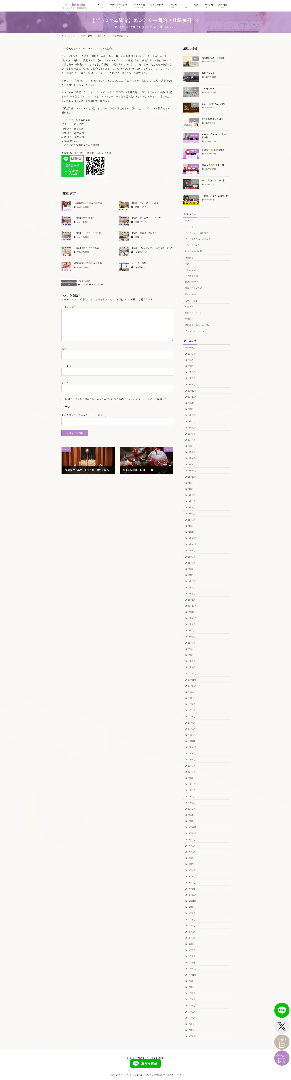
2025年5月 (190, 433)
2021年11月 (190, 679)
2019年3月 (190, 876)
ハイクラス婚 (97, 284)
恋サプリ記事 (191, 300)
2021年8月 (190, 698)
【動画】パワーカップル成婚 (145, 202)
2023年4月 (190, 587)
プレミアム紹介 (84, 281)
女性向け (189, 257)
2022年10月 (190, 618)
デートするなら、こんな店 (198, 238)
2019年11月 (190, 827)
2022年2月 (190, 661)
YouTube (191, 269)
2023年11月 (190, 544)
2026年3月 (190, 372)
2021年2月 (190, 734)
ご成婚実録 (192, 275)
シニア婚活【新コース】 (213, 180)
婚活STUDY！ (192, 282)
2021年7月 (190, 704)
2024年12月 (190, 464)
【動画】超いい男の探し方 (86, 247)
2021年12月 (190, 673)
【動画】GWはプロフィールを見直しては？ (152, 247)
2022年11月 (190, 611)
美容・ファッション (194, 331)
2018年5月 (190, 937)
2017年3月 (190, 1023)
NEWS (188, 220)
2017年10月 (190, 980)
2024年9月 (190, 482)
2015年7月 (190, 1036)
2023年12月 (190, 538)
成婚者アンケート (193, 312)
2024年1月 (190, 531)
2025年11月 (190, 396)
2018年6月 (190, 931)
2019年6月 (190, 857)
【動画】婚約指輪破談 (84, 217)
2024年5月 (190, 507)
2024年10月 (190, 476)
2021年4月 (190, 722)
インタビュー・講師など (196, 232)
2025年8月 (190, 415)
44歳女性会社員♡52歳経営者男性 (215, 136)
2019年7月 (190, 851)
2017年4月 (190, 1017)
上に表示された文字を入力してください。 (84, 415)
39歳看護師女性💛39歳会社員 (88, 263)
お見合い (84, 284)
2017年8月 (190, 993)
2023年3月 (190, 593)
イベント (189, 226)
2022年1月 (190, 667)
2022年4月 (190, 648)
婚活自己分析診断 (193, 288)
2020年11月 (190, 753)
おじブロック (208, 73)
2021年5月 (190, 716)
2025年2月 (190, 452)
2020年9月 (190, 765)
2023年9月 (190, 556)
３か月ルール (208, 88)
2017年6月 (190, 1005)
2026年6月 (190, 359)
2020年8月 (190, 771)
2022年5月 (190, 642)
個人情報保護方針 (193, 251)
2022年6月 (190, 636)
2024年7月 (190, 495)
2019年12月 (190, 820)
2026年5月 (190, 365)
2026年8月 (190, 347)
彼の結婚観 (190, 294)
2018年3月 (190, 950)
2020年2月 (190, 808)
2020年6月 (190, 784)
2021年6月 (190, 710)
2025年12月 (190, 390)
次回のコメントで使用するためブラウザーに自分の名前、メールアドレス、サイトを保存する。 (117, 399)
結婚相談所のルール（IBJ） (198, 325)
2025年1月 (190, 458)
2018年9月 (190, 913)
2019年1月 (190, 888)
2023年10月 (190, 550)
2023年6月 (190, 575)
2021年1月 (190, 741)
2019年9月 (190, 839)
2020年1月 (190, 814)
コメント (67, 307)
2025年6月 (190, 427)
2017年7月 (190, 999)
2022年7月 (190, 630)
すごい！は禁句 (138, 263)
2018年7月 (190, 925)
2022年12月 (190, 605)
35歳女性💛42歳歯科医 (213, 149)
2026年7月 (190, 353)
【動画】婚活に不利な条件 (144, 232)
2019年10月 (190, 833)
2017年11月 (190, 974)
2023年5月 (190, 581)
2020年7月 (190, 777)
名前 (65, 349)
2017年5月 (190, 1011)
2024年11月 (190, 470)
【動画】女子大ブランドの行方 (146, 217)
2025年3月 (190, 445)
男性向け (189, 318)
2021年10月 (190, 685)
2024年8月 (190, 488)
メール (66, 366)
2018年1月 (190, 962)
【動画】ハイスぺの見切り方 (215, 195)
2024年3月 (190, 519)
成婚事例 (189, 306)
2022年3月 (190, 654)
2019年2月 (190, 882)
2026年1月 (190, 384)
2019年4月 (190, 870)
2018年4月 (190, 943)
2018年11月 (190, 900)
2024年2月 (190, 525)
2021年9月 (190, 691)
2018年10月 (190, 907)
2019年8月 (190, 845)
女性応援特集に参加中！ (213, 119)
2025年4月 (190, 439)
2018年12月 (190, 894)
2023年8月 (190, 562)
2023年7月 (190, 568)
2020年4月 (190, 796)
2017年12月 (190, 968)
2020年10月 (190, 759)
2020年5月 (190, 790)
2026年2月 (190, 378)
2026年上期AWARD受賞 (213, 103)
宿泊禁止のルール (213, 57)
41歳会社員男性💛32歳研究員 (88, 202)
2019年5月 (190, 864)
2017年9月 (190, 987)
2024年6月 (190, 501)
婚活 (187, 263)
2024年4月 (190, 513)
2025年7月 (190, 421)
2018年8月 (190, 919)
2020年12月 (190, 747)
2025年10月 (190, 402)
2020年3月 (190, 802)
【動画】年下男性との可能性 (87, 232)
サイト (65, 382)
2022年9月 (190, 624)
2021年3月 (190, 728)
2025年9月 (190, 408)
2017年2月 (190, 1030)
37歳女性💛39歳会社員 (213, 165)
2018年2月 (190, 956)
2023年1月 (190, 599)
